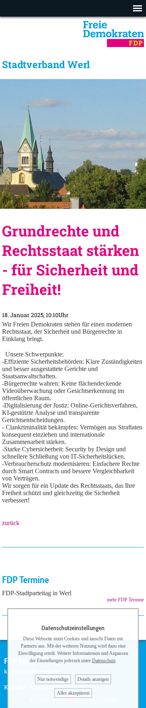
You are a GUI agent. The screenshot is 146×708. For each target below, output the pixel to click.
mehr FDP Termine (125, 600)
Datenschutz (104, 660)
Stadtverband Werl (46, 64)
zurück (10, 522)
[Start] (113, 44)
